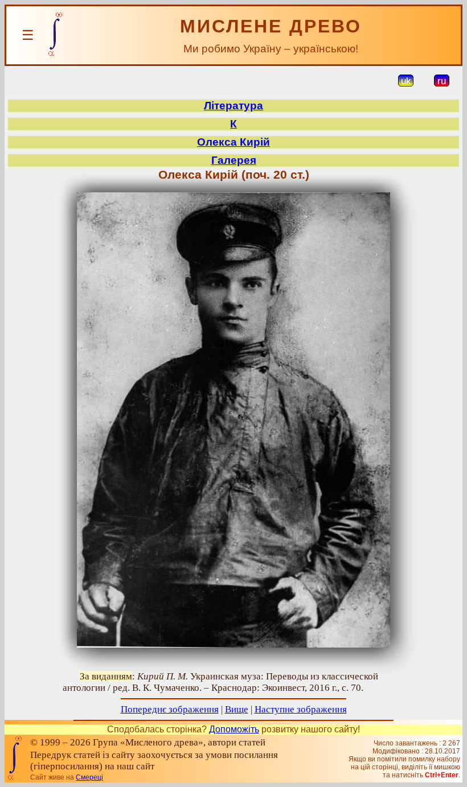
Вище (236, 709)
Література (233, 106)
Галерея (233, 160)
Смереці (89, 777)
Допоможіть (234, 729)
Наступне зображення (301, 709)
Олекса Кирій (233, 142)
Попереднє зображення (170, 709)
